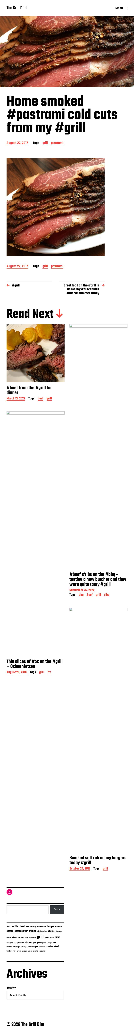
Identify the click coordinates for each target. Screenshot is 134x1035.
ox (49, 673)
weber (30, 951)
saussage (16, 946)
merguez (10, 942)
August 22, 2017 (17, 143)
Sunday (9, 951)
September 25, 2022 (81, 590)
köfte (52, 937)
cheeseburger (21, 931)
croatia (9, 937)
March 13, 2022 (16, 399)
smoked (42, 946)
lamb (57, 937)
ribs (106, 595)
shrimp (23, 946)
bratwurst (41, 927)
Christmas (59, 931)
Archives (12, 988)
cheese (10, 931)
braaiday (33, 927)
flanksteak (32, 937)
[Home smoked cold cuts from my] (56, 207)
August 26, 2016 (17, 673)
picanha (28, 942)
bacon (10, 926)
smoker (50, 946)
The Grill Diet (17, 8)
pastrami (57, 143)
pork (34, 943)
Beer (27, 927)
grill (45, 143)
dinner (14, 937)
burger (50, 926)
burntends (58, 927)
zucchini (35, 951)
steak (56, 947)
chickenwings (42, 931)
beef (40, 399)
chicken (32, 931)
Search (57, 909)
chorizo (51, 931)
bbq (81, 595)
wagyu (24, 951)
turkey (19, 951)
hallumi (47, 937)
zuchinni (42, 951)
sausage (9, 946)
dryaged (21, 937)
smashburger (33, 946)
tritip (14, 951)
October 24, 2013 (79, 869)
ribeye (49, 942)
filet (26, 937)
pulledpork (41, 942)
